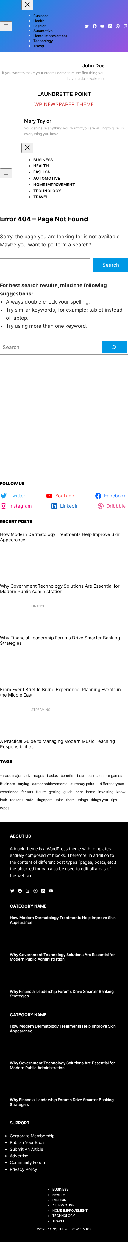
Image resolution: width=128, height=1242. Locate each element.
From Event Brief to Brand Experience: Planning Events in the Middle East (60, 692)
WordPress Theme (53, 1229)
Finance (38, 606)
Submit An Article (26, 1149)
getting (54, 792)
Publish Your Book (27, 1142)
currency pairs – (83, 783)
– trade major (10, 775)
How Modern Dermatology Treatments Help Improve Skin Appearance (60, 537)
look (3, 800)
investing (105, 792)
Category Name (28, 906)
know (121, 792)
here (79, 792)
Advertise (19, 1155)
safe (29, 800)
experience (9, 792)
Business (7, 783)
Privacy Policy (23, 1169)
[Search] (114, 347)
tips (114, 800)
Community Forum (27, 1162)
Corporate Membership (32, 1135)
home (90, 792)
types (4, 808)
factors (27, 792)
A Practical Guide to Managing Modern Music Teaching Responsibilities (57, 744)
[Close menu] (27, 5)
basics (52, 775)
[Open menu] (6, 26)
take (59, 800)
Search (110, 265)
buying (23, 783)
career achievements (49, 783)
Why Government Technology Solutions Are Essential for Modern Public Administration (60, 588)
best (80, 775)
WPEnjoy (83, 1229)
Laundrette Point (64, 94)
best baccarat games (104, 775)
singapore (44, 800)
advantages (34, 775)
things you (99, 800)
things (83, 800)
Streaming (40, 710)
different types (112, 783)
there (70, 800)
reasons (16, 800)
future (41, 792)
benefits (67, 775)
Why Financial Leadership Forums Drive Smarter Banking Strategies (60, 640)
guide (68, 792)
